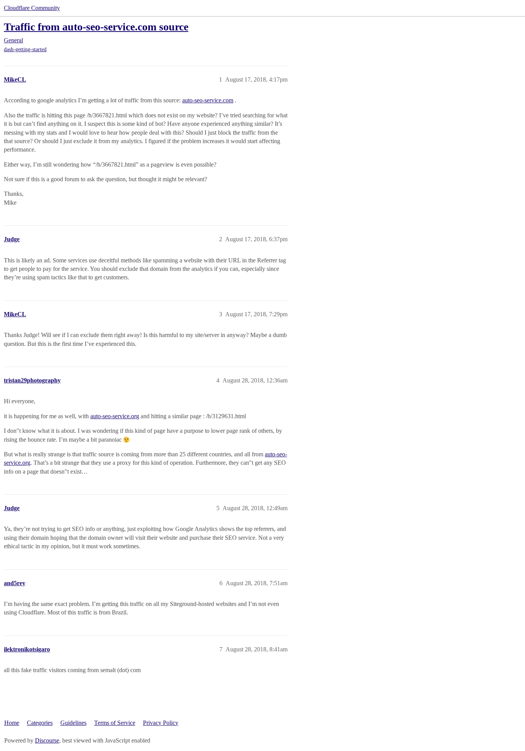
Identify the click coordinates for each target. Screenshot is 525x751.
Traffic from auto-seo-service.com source (96, 27)
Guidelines (73, 722)
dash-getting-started (25, 49)
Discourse (47, 740)
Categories (40, 722)
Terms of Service (114, 722)
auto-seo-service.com (207, 100)
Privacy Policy (160, 722)
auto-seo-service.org (114, 416)
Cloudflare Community (32, 8)
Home (11, 722)
